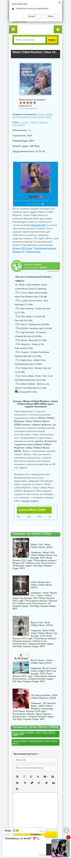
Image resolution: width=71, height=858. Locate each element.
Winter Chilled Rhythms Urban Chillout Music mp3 (33, 734)
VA (29, 130)
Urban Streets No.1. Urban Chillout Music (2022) (41, 585)
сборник (32, 643)
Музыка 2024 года (22, 248)
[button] (17, 776)
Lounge (24, 122)
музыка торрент (29, 500)
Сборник (32, 716)
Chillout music (33, 251)
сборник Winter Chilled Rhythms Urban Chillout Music (34, 742)
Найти (52, 40)
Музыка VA (18, 251)
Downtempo (19, 125)
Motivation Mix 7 (39, 225)
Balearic (43, 122)
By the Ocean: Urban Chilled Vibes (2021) (42, 661)
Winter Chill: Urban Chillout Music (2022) (42, 545)
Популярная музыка (45, 248)
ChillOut (34, 122)
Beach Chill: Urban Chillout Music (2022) (42, 623)
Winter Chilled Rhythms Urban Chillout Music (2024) (33, 115)
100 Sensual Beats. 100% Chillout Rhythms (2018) (44, 696)
